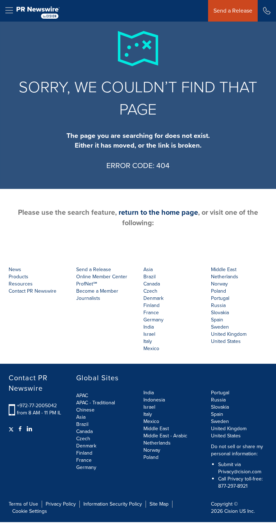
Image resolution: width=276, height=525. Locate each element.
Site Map (159, 504)
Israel (149, 407)
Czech (83, 438)
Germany (86, 467)
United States (226, 341)
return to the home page (158, 212)
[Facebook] (20, 429)
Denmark (86, 446)
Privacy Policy (61, 504)
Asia (148, 269)
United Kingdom (229, 334)
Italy (147, 414)
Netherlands (157, 443)
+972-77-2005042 (37, 405)
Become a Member (97, 291)
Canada (151, 284)
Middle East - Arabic (165, 436)
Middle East (156, 428)
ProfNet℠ (86, 284)
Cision (231, 511)
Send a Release (232, 10)
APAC (82, 395)
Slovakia (220, 407)
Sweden (220, 421)
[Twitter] (12, 429)
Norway (151, 450)
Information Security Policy (112, 504)
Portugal (220, 392)
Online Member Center (101, 276)
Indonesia (154, 400)
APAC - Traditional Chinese (95, 406)
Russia (218, 400)
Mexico (151, 348)
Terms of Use (23, 504)
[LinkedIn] (29, 429)
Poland (150, 457)
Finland (84, 453)
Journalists (88, 298)
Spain (217, 414)
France (84, 460)
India (148, 392)
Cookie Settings (29, 511)
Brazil (149, 276)
